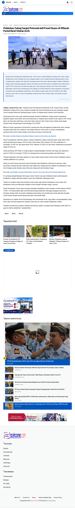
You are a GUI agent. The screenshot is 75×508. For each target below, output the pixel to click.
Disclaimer (7, 487)
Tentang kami (8, 476)
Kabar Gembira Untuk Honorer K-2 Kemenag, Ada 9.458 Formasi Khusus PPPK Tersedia (41, 404)
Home (34, 497)
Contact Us (26, 497)
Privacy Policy (58, 497)
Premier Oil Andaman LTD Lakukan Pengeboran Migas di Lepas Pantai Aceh (13, 241)
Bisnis (13, 213)
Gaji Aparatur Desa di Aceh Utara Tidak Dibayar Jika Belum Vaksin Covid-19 (38, 375)
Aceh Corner (34, 500)
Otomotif (6, 466)
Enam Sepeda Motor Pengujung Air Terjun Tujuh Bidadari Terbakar (36, 241)
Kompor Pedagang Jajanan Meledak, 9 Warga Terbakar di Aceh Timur (59, 241)
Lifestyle (6, 455)
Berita (10, 25)
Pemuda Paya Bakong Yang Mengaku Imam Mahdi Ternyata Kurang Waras (37, 382)
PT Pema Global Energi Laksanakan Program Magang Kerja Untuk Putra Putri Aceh (39, 389)
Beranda (8, 2)
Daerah (21, 213)
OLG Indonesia (51, 500)
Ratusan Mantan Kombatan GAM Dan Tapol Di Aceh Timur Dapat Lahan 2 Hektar (39, 367)
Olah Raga (6, 463)
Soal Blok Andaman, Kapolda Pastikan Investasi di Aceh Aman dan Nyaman (33, 136)
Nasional (6, 459)
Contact (23, 2)
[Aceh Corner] (13, 10)
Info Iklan (6, 483)
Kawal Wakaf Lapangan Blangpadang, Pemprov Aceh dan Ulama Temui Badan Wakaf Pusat (38, 172)
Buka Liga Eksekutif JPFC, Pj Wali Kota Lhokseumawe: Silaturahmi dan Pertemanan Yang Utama (41, 397)
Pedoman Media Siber (44, 497)
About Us (17, 497)
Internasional (7, 452)
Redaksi (6, 480)
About (16, 2)
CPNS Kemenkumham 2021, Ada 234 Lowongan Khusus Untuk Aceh (30, 361)
